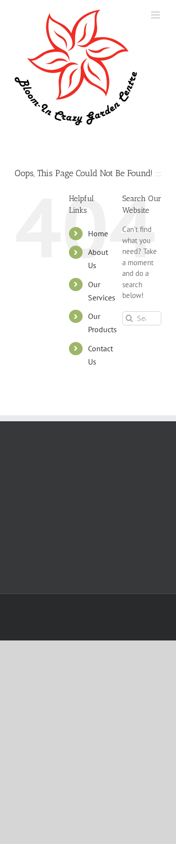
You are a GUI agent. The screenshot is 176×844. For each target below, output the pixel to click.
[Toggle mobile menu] (156, 15)
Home (98, 233)
